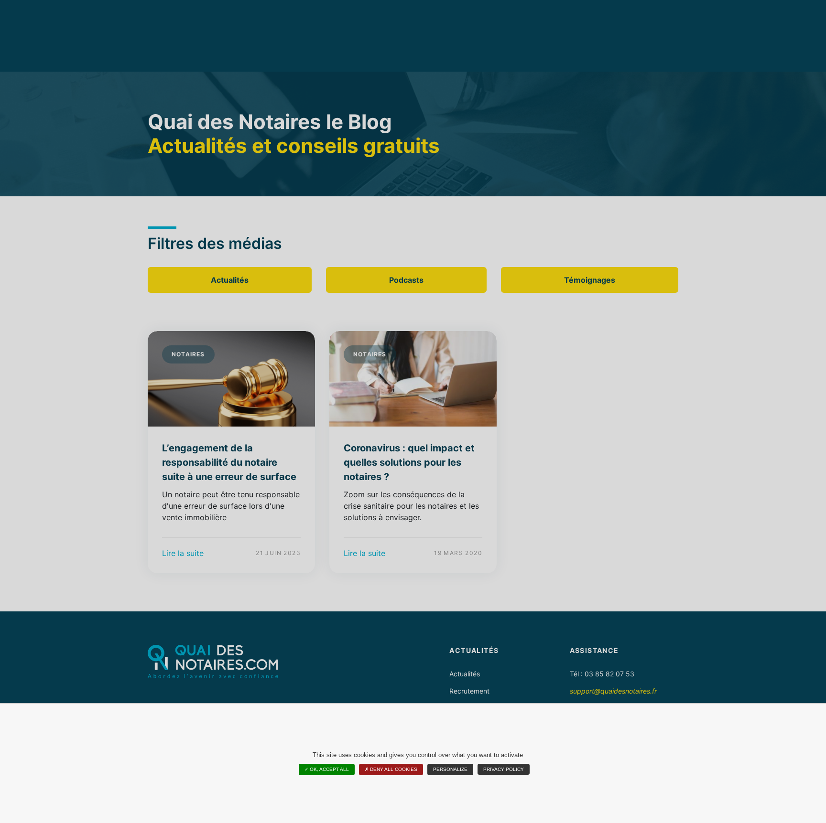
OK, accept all (328, 769)
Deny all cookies (393, 769)
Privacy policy (503, 769)
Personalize (450, 769)
